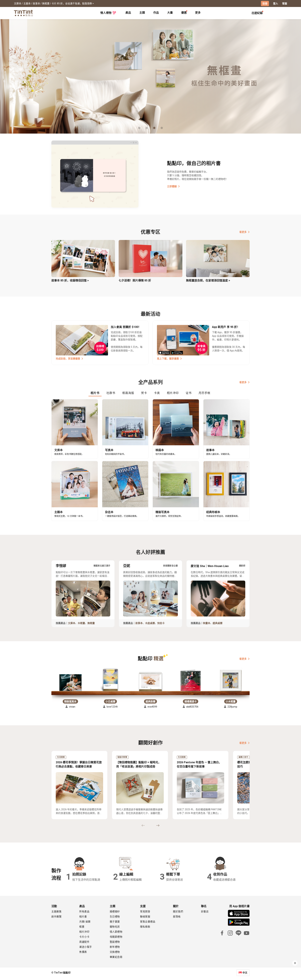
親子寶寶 (115, 921)
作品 (156, 12)
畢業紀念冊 (116, 957)
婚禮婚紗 (115, 911)
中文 (244, 972)
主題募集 (56, 911)
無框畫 (91, 623)
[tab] (128, 13)
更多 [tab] (198, 12)
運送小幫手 (85, 946)
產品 (128, 12)
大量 (170, 12)
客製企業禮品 (147, 921)
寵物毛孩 (115, 926)
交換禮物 (115, 951)
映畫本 (206, 623)
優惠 (184, 12)
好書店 (205, 911)
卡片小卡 (84, 936)
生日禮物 (115, 916)
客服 (284, 3)
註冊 (265, 3)
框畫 (81, 926)
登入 (275, 3)
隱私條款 (145, 926)
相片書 (83, 916)
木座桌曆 (150, 623)
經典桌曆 (217, 623)
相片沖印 (84, 931)
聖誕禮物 (115, 941)
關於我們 (178, 911)
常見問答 (145, 911)
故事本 (139, 623)
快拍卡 (161, 623)
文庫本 (71, 623)
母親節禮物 (116, 936)
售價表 (83, 951)
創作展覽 (56, 916)
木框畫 (81, 623)
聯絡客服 (145, 916)
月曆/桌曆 (85, 921)
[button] (70, 682)
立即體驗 (172, 186)
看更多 (243, 232)
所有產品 (84, 911)
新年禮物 (115, 946)
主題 (142, 12)
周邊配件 (84, 941)
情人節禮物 (116, 931)
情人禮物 (105, 12)
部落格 (177, 916)
